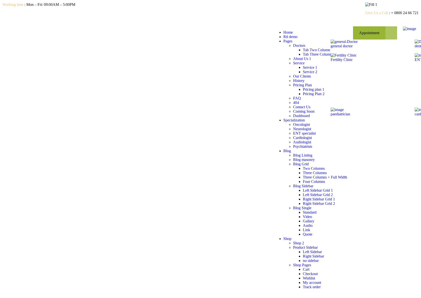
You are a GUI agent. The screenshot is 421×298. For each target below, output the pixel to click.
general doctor (342, 46)
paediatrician (340, 114)
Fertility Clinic (342, 60)
